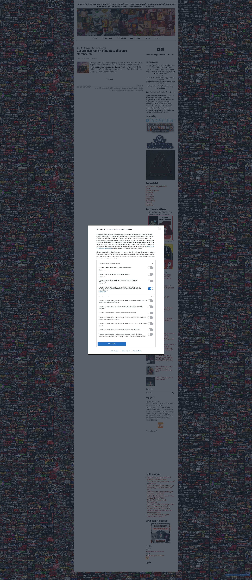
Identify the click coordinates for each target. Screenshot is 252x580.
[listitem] (126, 263)
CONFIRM (111, 344)
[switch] (150, 267)
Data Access (126, 351)
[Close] (160, 229)
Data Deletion (115, 351)
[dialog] (126, 290)
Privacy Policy (137, 351)
